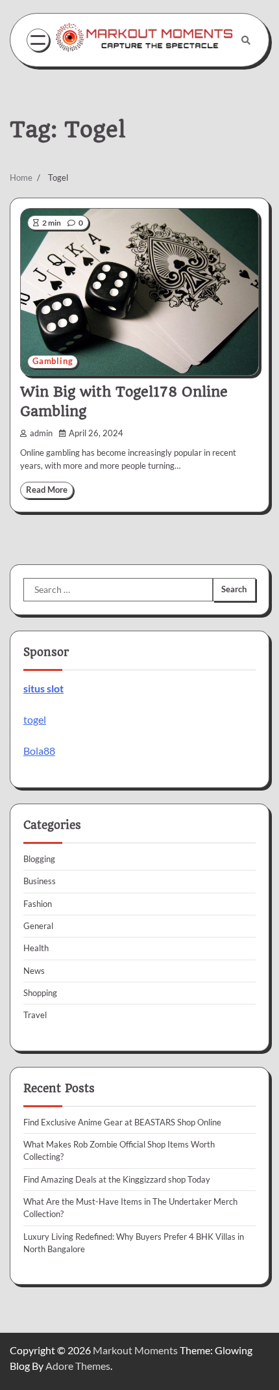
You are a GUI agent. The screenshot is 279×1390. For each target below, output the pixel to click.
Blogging (39, 859)
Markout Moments (135, 1350)
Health (36, 948)
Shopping (40, 993)
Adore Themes (77, 1365)
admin (41, 433)
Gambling (52, 361)
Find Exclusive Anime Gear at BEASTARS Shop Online (122, 1122)
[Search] (246, 40)
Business (39, 881)
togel (34, 719)
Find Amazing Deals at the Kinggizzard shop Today (116, 1179)
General (38, 926)
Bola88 (39, 750)
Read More (46, 490)
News (34, 970)
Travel (35, 1015)
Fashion (37, 903)
